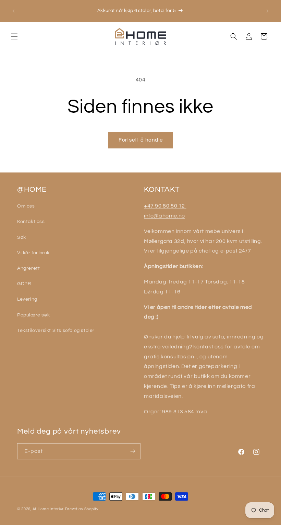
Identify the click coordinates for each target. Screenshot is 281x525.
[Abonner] (132, 451)
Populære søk (33, 315)
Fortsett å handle (141, 140)
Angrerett (28, 268)
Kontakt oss (31, 221)
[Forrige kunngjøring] (13, 11)
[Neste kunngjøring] (267, 11)
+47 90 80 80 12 (165, 206)
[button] (14, 36)
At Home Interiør (48, 509)
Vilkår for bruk (33, 252)
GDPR (24, 283)
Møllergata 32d (164, 241)
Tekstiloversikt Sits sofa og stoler (56, 330)
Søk (21, 237)
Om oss (26, 206)
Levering (27, 299)
